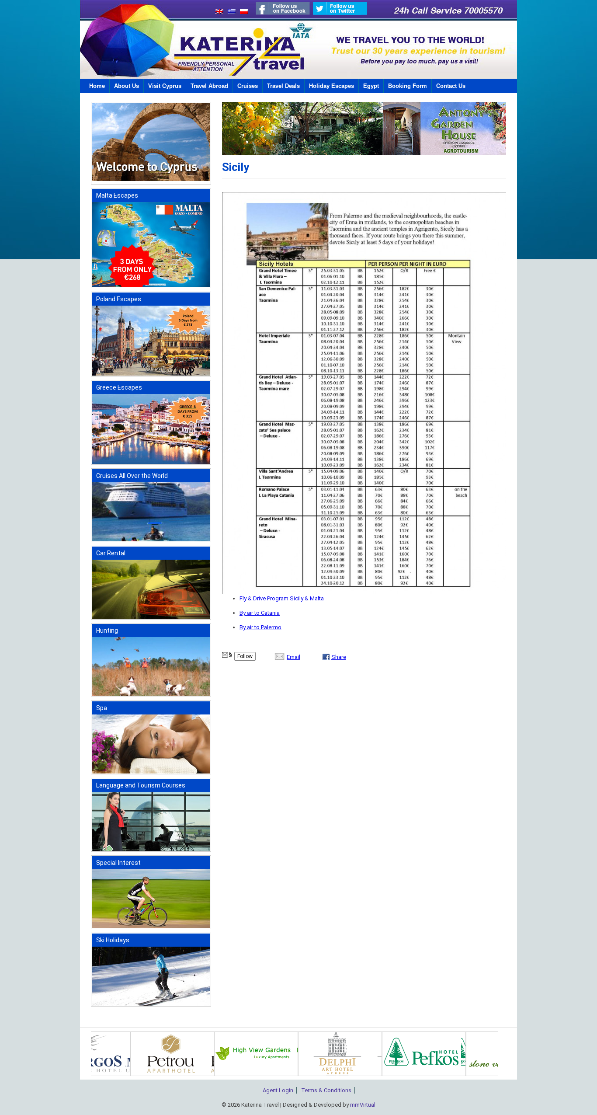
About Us (126, 86)
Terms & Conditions (326, 1090)
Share (338, 657)
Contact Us (450, 86)
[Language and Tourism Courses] (151, 849)
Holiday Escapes (331, 86)
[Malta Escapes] (151, 285)
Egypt (371, 86)
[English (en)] (217, 12)
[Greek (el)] (229, 12)
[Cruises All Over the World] (151, 539)
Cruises (247, 86)
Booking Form (407, 86)
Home (97, 86)
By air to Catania (259, 613)
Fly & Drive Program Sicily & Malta (281, 598)
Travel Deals (283, 86)
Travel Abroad (209, 86)
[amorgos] (118, 1074)
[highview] (349, 1074)
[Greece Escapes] (151, 462)
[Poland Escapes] (151, 373)
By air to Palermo (260, 627)
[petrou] (265, 1074)
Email (293, 657)
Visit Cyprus (164, 86)
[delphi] (433, 1074)
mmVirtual (362, 1104)
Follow (245, 656)
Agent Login (278, 1090)
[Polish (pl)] (242, 12)
